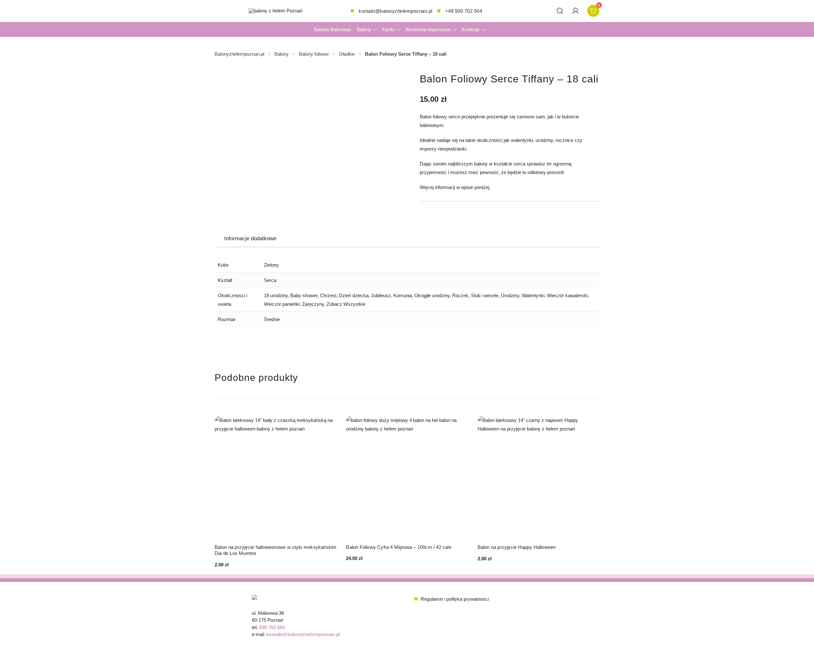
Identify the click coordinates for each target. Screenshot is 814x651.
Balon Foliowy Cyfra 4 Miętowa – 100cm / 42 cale (398, 547)
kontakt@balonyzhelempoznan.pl (395, 11)
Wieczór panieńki (282, 304)
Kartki (388, 29)
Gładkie (347, 54)
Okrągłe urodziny (432, 295)
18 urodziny (276, 295)
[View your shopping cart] (593, 10)
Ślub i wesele (484, 295)
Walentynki (533, 295)
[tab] (250, 239)
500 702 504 (272, 627)
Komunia (402, 295)
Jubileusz (381, 295)
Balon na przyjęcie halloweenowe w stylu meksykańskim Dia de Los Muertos (275, 550)
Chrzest (328, 295)
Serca (270, 280)
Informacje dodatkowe (250, 238)
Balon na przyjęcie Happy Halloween (517, 547)
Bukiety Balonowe (332, 29)
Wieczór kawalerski (567, 295)
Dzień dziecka (354, 295)
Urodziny (510, 295)
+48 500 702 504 (463, 11)
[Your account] (575, 11)
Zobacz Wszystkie (346, 304)
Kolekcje (470, 29)
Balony (364, 29)
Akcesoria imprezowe (428, 29)
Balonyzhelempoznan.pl (239, 54)
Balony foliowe (314, 54)
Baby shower (303, 295)
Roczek (460, 295)
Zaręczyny (313, 304)
